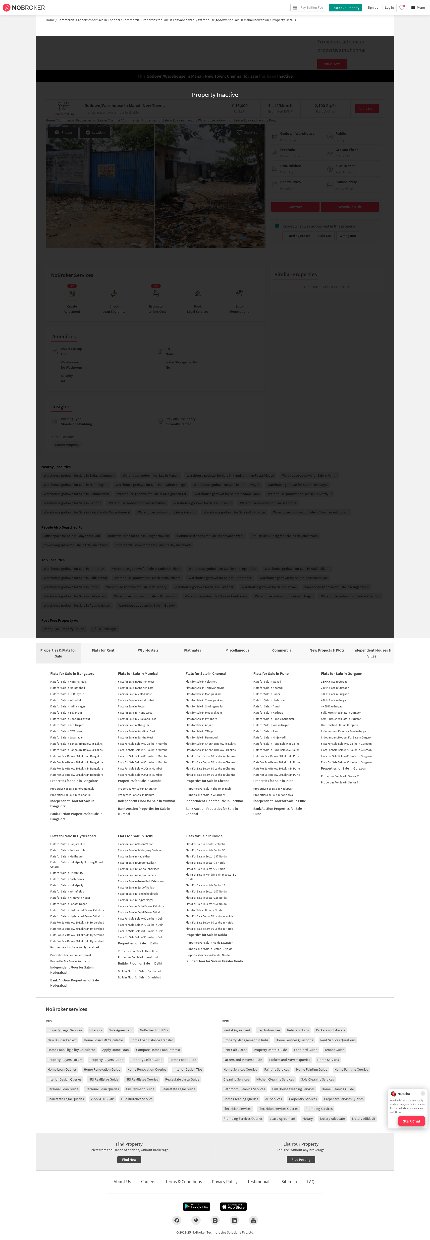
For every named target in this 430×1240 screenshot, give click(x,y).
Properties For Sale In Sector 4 (339, 782)
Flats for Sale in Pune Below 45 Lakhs (276, 743)
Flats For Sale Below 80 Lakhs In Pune (276, 768)
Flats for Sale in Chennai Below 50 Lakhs (211, 750)
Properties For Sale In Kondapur (70, 961)
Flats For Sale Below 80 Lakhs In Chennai (211, 768)
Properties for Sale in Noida (206, 934)
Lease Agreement (282, 1118)
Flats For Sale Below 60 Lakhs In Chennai (211, 756)
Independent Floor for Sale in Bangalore (72, 803)
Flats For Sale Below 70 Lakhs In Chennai (211, 762)
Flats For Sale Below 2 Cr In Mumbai (140, 774)
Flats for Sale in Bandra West (135, 737)
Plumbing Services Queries (243, 1118)
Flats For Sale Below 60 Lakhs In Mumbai (143, 743)
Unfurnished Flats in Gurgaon (339, 725)
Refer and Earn (298, 1030)
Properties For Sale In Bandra (136, 795)
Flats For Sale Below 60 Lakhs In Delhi (141, 918)
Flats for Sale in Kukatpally (66, 885)
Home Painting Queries (351, 1069)
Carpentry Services (303, 1099)
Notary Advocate (332, 1118)
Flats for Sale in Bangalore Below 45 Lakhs (76, 743)
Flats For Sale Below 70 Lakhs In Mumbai (143, 750)
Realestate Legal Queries (66, 1099)
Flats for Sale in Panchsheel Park (138, 893)
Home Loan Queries (62, 1069)
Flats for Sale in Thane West (135, 712)
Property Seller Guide (146, 1059)
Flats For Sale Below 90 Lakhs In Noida (209, 928)
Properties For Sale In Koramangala (72, 788)
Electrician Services (237, 1108)
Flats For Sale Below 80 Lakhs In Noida (209, 922)
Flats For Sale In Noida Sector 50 (205, 850)
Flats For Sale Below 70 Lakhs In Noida (209, 916)
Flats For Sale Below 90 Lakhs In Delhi (141, 937)
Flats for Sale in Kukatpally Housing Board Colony (76, 864)
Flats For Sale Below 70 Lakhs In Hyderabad (77, 928)
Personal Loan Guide (63, 1089)
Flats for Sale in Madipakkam (203, 694)
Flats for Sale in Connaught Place (138, 869)
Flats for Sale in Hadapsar (269, 700)
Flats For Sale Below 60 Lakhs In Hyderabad (77, 922)
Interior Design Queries (64, 1079)
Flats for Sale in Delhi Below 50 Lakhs (141, 912)
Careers (148, 1181)
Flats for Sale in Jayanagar (66, 737)
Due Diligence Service (137, 1099)
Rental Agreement (236, 1030)
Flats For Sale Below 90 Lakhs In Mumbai (143, 762)
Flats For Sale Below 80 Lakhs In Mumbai (143, 756)
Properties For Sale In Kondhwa (273, 795)
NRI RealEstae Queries (142, 1079)
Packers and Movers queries (289, 1059)
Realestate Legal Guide (178, 1089)
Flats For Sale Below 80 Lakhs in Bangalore (76, 768)
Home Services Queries (240, 1069)
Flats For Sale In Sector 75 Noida (205, 862)
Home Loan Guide (182, 1059)
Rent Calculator (235, 1049)
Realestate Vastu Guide (182, 1079)
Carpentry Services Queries (344, 1099)
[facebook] (176, 1220)
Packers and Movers (330, 1030)
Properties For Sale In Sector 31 (340, 776)
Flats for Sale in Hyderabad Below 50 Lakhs (77, 916)
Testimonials (259, 1181)
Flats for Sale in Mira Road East (137, 719)
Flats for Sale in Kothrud (268, 712)
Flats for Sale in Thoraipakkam (204, 700)
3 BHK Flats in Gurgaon (335, 694)
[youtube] (253, 1220)
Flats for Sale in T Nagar (200, 731)
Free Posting (301, 1159)
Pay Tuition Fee (269, 1030)
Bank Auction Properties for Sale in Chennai (212, 811)
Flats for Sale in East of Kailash (137, 887)
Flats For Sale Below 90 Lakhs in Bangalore (76, 774)
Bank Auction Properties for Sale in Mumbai (144, 811)
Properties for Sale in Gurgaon (343, 768)
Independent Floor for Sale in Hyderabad (72, 970)
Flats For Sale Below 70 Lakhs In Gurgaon (346, 750)
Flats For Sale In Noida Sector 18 (205, 885)
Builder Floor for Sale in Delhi (140, 963)
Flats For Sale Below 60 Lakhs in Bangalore (76, 756)
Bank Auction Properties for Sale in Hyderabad (76, 983)
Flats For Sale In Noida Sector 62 (205, 844)
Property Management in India (246, 1040)
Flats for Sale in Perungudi (202, 737)
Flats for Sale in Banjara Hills (67, 844)
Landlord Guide (305, 1049)
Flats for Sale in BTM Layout (67, 731)
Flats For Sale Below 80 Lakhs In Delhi (141, 931)
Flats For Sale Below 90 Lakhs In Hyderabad (77, 941)
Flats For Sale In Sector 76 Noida (205, 869)
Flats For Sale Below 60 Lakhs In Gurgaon (346, 743)
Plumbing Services (319, 1108)
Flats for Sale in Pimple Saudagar (273, 719)
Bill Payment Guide (140, 1089)
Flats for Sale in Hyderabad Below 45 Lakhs (77, 910)
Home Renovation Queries (146, 1069)
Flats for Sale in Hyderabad (73, 835)
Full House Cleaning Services (293, 1089)
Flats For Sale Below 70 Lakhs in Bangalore (76, 762)
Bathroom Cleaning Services (244, 1089)
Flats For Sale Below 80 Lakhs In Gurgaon (346, 756)
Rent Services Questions (338, 1040)
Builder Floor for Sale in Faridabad (139, 971)
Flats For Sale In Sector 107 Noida (206, 891)
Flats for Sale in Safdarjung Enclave (139, 850)
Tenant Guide (334, 1049)
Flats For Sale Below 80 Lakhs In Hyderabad (77, 935)
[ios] (233, 1206)
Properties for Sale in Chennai (208, 780)
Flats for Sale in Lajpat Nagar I (136, 900)
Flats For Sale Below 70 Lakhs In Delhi (141, 925)
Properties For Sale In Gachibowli (71, 955)
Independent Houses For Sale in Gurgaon (347, 737)
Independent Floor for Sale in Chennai (214, 801)
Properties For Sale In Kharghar (137, 788)
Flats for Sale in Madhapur (66, 856)
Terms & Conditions (183, 1181)
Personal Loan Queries (102, 1089)
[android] (196, 1206)
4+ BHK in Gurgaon (332, 706)
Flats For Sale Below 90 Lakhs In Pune (276, 774)
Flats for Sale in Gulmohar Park (137, 875)
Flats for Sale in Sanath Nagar (68, 904)
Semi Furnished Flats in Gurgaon (341, 719)
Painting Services (276, 1069)
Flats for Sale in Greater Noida (204, 910)
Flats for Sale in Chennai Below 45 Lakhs (211, 743)
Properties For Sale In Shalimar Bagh (208, 788)
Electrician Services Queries (278, 1108)
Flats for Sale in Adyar (199, 725)
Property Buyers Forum (65, 1059)
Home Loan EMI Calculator (103, 1040)
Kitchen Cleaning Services (275, 1079)
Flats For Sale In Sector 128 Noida (206, 897)
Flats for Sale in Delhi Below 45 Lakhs (141, 906)
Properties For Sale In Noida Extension (209, 942)
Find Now (129, 1159)
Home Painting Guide (311, 1069)
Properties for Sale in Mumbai (140, 780)
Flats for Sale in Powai (131, 706)
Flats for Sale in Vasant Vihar (135, 844)
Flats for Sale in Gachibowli (67, 879)
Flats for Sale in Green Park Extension (141, 881)
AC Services (273, 1099)
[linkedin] (234, 1220)
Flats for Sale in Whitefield (66, 700)
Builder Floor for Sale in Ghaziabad (139, 977)
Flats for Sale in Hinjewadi (269, 737)
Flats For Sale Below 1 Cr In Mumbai (140, 768)
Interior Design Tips (187, 1069)
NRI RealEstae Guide (103, 1079)
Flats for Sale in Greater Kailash (137, 862)
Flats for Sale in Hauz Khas (134, 856)
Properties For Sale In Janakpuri (138, 957)
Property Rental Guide (270, 1049)
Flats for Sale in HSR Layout (67, 694)
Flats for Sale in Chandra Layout (70, 719)
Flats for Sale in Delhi (135, 835)
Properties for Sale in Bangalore (74, 780)
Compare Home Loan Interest (158, 1049)
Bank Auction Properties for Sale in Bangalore (76, 816)
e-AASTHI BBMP (102, 1099)
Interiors (95, 1030)
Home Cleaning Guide (338, 1089)
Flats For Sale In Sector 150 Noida (206, 904)
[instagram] (215, 1220)
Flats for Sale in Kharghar (133, 725)
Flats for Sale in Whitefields (67, 891)
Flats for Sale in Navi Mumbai (136, 700)
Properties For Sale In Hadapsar (273, 788)
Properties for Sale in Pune (273, 780)
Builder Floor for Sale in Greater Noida (214, 961)
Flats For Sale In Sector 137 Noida (206, 856)
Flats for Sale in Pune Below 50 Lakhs (276, 750)
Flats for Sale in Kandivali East (136, 731)
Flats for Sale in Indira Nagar (67, 706)
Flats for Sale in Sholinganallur (205, 706)
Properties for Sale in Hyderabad (74, 947)
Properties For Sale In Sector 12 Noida (209, 949)
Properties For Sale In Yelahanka (70, 795)
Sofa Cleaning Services (317, 1079)
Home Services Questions (294, 1040)
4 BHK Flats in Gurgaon (335, 700)
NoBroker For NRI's (154, 1030)
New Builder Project (62, 1040)
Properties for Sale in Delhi (138, 943)
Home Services (328, 1059)
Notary (308, 1118)
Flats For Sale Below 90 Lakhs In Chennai (211, 774)
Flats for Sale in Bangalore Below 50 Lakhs (76, 750)
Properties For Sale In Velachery (205, 795)
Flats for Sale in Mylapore (201, 719)
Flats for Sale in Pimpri (267, 731)
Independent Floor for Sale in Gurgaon (345, 731)
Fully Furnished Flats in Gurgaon (341, 712)
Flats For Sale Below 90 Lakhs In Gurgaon (346, 762)
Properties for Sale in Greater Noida (208, 955)
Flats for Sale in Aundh (267, 706)
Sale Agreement (121, 1030)
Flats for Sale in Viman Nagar (271, 725)
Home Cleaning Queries (240, 1099)
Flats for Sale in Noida (204, 835)
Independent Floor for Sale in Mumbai (146, 801)
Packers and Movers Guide (242, 1059)
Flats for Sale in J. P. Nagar (66, 725)
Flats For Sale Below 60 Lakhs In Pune (276, 756)
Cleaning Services (236, 1079)
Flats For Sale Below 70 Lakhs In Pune (276, 762)
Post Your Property (345, 7)
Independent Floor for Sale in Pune (279, 801)
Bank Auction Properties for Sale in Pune (279, 811)
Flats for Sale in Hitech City (66, 873)
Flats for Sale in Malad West (135, 694)
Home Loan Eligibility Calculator (71, 1049)
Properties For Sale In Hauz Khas (138, 951)
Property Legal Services (65, 1030)
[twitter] (196, 1220)
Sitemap (289, 1181)
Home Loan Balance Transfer (151, 1040)
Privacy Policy (224, 1181)
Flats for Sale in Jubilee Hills (67, 850)
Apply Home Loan (115, 1049)
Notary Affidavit (363, 1118)
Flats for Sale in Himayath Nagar (70, 897)
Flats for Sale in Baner (266, 694)
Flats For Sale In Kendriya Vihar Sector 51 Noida (211, 877)
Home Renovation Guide (102, 1069)
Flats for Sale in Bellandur (66, 712)
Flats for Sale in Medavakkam (204, 712)
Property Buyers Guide (106, 1059)
